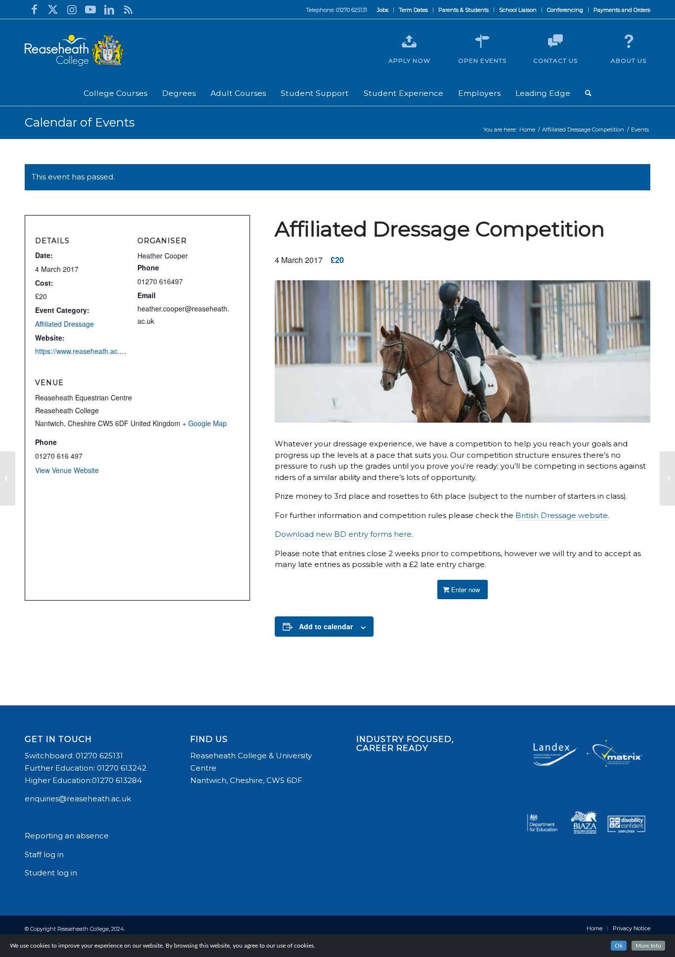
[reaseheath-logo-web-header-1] (74, 50)
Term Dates (413, 9)
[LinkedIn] (109, 9)
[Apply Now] (409, 41)
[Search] (588, 93)
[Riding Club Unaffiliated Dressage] (667, 478)
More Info (648, 946)
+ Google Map (204, 423)
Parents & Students (463, 9)
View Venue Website (67, 470)
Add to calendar (326, 626)
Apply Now (409, 60)
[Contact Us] (555, 41)
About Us (628, 60)
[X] (52, 9)
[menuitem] (383, 9)
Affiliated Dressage (64, 324)
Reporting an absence (68, 835)
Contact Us (555, 60)
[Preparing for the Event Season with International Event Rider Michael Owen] (7, 478)
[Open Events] (482, 41)
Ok (619, 946)
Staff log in (44, 854)
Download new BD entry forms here (343, 534)
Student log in (52, 872)
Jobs (382, 9)
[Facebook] (34, 9)
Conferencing (565, 9)
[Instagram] (71, 9)
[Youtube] (90, 9)
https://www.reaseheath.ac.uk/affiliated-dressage (111, 351)
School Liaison (518, 9)
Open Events (482, 60)
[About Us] (628, 41)
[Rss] (128, 9)
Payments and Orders (621, 9)
